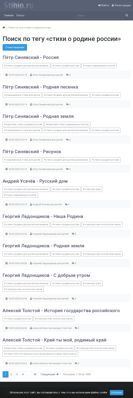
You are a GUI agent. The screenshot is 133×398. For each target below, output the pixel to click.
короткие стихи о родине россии (24, 124)
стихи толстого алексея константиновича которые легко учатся (41, 354)
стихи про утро (93, 283)
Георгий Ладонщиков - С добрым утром (46, 275)
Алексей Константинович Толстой (52, 328)
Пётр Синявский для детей (48, 74)
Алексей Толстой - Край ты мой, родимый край (55, 340)
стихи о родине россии (66, 65)
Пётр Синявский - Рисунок (32, 151)
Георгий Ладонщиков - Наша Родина (43, 216)
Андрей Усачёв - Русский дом (35, 181)
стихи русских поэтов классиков (103, 224)
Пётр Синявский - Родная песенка (40, 87)
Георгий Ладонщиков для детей (51, 233)
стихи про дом (93, 189)
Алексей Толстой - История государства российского (61, 310)
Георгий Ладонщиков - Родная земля (43, 245)
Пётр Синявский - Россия (31, 57)
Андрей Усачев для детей (47, 204)
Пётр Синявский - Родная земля (38, 116)
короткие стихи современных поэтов (68, 124)
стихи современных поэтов (100, 65)
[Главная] (4, 27)
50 (35, 374)
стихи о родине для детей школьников (27, 65)
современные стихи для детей (23, 95)
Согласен (116, 392)
